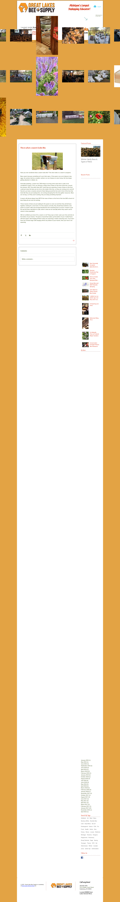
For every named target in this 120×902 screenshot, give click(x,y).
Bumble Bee (93, 821)
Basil (91, 818)
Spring (96, 840)
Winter (90, 846)
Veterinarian (84, 846)
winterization (95, 848)
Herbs (91, 829)
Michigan (83, 834)
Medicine (97, 832)
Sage (91, 840)
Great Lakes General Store (28, 885)
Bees (94, 818)
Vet (96, 843)
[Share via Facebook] (21, 235)
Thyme (89, 843)
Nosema (89, 834)
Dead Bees (88, 823)
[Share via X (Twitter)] (25, 235)
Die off (93, 823)
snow (82, 848)
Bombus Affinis (85, 821)
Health (87, 829)
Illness (87, 832)
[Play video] (47, 161)
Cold (82, 823)
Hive (95, 829)
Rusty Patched (85, 840)
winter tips (88, 848)
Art (88, 818)
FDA (95, 826)
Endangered (84, 826)
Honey (83, 832)
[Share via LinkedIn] (30, 235)
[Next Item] (97, 151)
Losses (92, 832)
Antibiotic (83, 818)
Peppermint (84, 837)
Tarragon (83, 843)
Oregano (95, 834)
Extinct (91, 826)
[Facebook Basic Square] (82, 858)
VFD (93, 843)
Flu (98, 826)
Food (82, 829)
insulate (95, 846)
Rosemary (91, 837)
